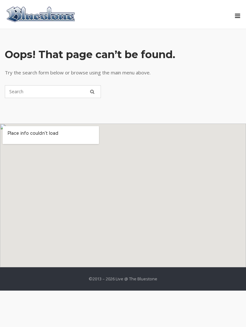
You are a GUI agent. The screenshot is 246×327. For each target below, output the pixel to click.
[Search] (92, 91)
